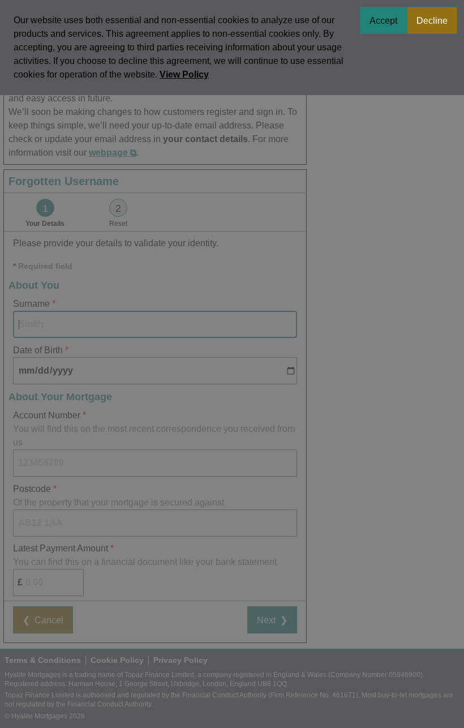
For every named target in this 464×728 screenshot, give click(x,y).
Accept (383, 20)
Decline (432, 20)
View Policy (184, 74)
